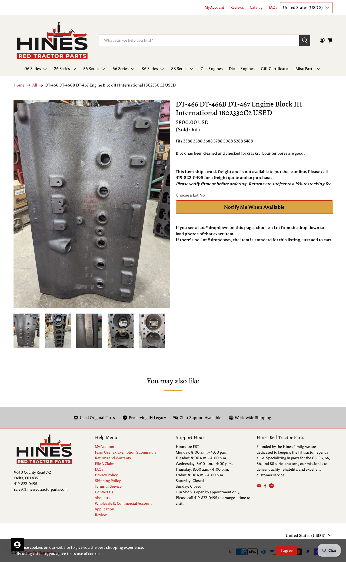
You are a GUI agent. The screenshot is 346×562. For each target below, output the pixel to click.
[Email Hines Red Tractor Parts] (259, 487)
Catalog (256, 7)
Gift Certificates (275, 68)
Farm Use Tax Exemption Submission (125, 452)
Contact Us (104, 492)
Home (19, 85)
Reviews (237, 7)
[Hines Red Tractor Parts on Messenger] (271, 487)
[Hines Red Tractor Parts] (52, 40)
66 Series (120, 68)
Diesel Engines (242, 68)
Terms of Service (108, 486)
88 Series (179, 68)
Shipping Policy (108, 480)
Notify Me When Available (254, 207)
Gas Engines (212, 68)
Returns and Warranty (113, 458)
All (34, 85)
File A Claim (104, 463)
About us (102, 498)
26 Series (62, 68)
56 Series (91, 68)
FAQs (273, 7)
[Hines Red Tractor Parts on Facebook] (265, 487)
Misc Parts (304, 68)
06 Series (32, 68)
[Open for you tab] (17, 544)
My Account (214, 7)
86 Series (150, 68)
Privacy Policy (106, 475)
